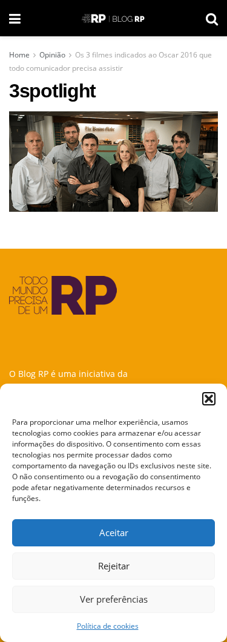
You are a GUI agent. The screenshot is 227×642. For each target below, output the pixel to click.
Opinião (52, 55)
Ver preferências (114, 599)
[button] (209, 399)
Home (19, 55)
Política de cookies (108, 626)
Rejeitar (114, 566)
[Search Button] (212, 18)
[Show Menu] (15, 18)
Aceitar (113, 532)
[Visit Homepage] (113, 18)
